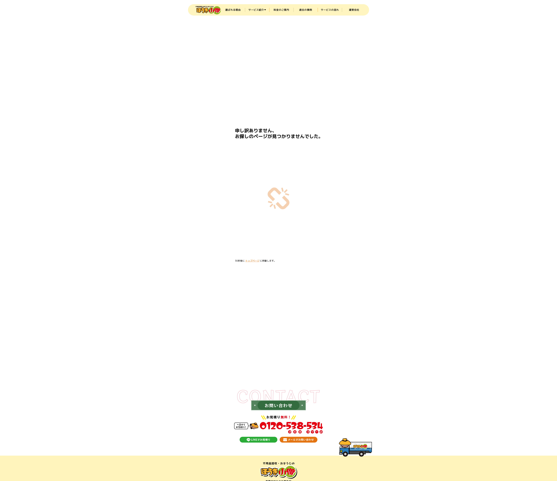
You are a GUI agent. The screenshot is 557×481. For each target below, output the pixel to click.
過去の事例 (305, 9)
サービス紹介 (256, 9)
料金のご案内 (281, 9)
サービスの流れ (330, 9)
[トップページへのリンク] (278, 470)
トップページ (252, 261)
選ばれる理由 (233, 9)
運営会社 (354, 9)
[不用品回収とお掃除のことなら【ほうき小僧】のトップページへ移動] (208, 10)
